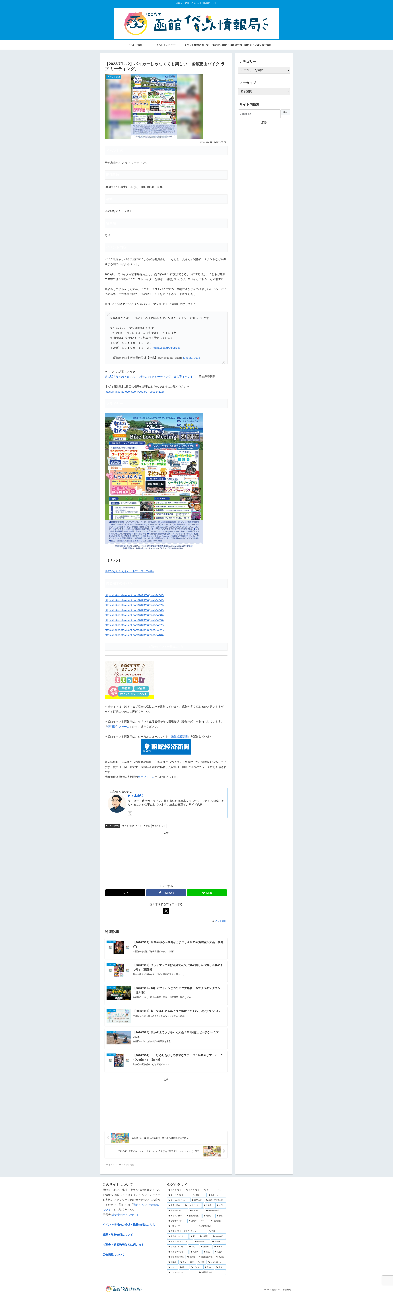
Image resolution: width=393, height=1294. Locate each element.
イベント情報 (113, 826)
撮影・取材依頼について (118, 1234)
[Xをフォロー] (130, 813)
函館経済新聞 (179, 736)
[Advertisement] (166, 857)
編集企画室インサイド (125, 1214)
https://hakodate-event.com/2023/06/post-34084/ (134, 615)
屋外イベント (160, 826)
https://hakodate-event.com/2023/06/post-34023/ (134, 630)
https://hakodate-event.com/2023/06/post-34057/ (134, 620)
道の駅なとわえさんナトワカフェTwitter (129, 571)
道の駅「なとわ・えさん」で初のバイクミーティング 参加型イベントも (150, 376)
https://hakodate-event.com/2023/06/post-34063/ (134, 610)
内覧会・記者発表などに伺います (123, 1244)
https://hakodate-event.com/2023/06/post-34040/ (134, 595)
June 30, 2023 (191, 357)
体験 (148, 826)
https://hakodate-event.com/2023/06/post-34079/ (134, 605)
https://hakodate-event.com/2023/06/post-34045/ (134, 600)
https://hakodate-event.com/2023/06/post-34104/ (134, 635)
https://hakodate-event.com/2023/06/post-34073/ (134, 625)
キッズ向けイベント (133, 826)
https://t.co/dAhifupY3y (166, 347)
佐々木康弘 (135, 795)
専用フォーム (146, 776)
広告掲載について (114, 1254)
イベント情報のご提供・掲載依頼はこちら (129, 1224)
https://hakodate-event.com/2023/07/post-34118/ (134, 391)
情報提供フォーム (118, 726)
